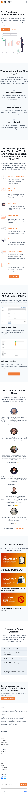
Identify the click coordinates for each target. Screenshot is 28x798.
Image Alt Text (13, 216)
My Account (3, 740)
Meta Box (3, 763)
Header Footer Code (15, 251)
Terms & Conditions (5, 744)
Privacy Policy (4, 742)
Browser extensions (5, 756)
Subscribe (23, 784)
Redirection (12, 203)
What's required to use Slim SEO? (13, 659)
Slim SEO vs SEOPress (6, 758)
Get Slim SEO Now (9, 698)
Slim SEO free (4, 751)
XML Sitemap (12, 228)
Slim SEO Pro (4, 754)
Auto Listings (4, 769)
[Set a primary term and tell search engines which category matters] (13, 560)
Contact (3, 736)
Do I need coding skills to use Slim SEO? (14, 667)
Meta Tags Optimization (16, 176)
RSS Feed (11, 264)
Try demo (14, 29)
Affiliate (3, 738)
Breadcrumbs (12, 239)
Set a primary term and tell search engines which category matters (12, 569)
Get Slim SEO (5, 29)
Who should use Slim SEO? (11, 649)
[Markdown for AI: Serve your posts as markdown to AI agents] (13, 580)
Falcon (2, 765)
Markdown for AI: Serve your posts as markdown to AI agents (13, 589)
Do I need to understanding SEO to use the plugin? (14, 672)
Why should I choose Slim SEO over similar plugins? (13, 653)
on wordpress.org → (19, 528)
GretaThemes (4, 767)
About (2, 734)
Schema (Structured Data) (15, 190)
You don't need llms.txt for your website (11, 609)
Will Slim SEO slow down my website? (14, 663)
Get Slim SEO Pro (14, 374)
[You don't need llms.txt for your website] (13, 599)
